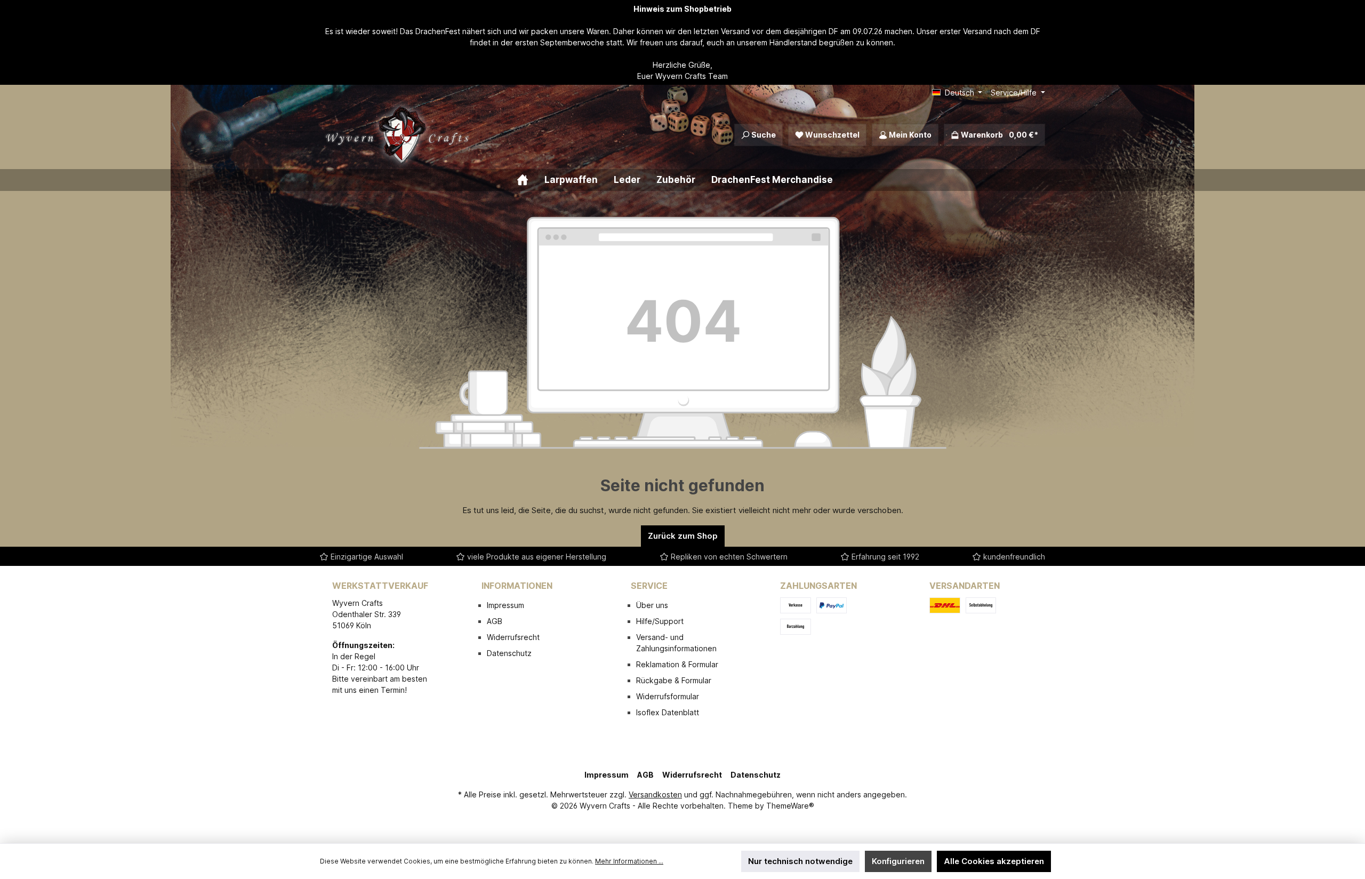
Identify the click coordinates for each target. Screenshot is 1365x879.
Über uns (652, 605)
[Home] (530, 180)
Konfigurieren (898, 861)
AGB (494, 621)
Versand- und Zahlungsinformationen (676, 643)
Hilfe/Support (660, 621)
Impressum (505, 605)
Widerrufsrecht (513, 637)
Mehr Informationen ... (629, 861)
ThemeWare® (790, 805)
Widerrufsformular (667, 696)
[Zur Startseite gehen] (400, 135)
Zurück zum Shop (683, 536)
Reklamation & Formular (677, 664)
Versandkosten (655, 794)
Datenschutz (509, 653)
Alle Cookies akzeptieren (994, 861)
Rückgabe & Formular (673, 680)
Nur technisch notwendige (800, 861)
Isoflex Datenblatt (667, 712)
